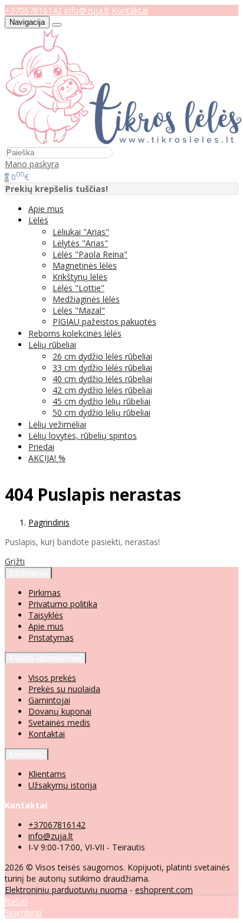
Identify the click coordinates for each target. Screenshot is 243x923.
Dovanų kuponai (59, 711)
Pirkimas (44, 592)
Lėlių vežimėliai (57, 424)
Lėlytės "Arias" (80, 243)
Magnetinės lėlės (84, 265)
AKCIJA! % (46, 458)
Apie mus (46, 208)
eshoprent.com (164, 889)
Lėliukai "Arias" (80, 231)
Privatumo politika (62, 603)
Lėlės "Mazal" (78, 310)
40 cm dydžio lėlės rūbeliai (102, 378)
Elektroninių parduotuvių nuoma (66, 889)
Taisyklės (45, 615)
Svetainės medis (59, 722)
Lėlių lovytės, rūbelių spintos (82, 435)
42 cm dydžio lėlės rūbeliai (102, 390)
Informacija (28, 573)
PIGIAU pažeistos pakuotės (104, 321)
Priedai (41, 446)
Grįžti (15, 561)
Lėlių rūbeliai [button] (52, 344)
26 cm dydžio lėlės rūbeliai (102, 356)
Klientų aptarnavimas (45, 658)
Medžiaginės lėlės (86, 299)
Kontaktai (129, 10)
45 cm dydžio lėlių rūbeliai (101, 401)
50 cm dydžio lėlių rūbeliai (101, 412)
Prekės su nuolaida (64, 688)
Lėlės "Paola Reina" (89, 254)
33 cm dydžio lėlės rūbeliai (102, 367)
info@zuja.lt (86, 10)
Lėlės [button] (38, 220)
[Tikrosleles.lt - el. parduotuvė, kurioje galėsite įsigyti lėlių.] (123, 140)
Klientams (26, 754)
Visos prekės (52, 677)
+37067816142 (33, 10)
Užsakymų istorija (62, 785)
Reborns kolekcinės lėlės (74, 333)
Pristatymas (51, 637)
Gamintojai (49, 700)
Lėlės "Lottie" (78, 287)
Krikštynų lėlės (79, 276)
